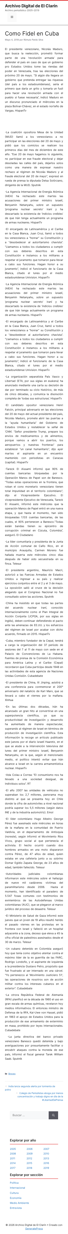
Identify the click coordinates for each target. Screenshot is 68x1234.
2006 (30, 1148)
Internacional (17, 1187)
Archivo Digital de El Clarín (31, 5)
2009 (30, 1153)
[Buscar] (53, 1115)
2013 (46, 1158)
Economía (15, 1197)
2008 (13, 1153)
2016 (46, 1163)
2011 (12, 1158)
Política (14, 1182)
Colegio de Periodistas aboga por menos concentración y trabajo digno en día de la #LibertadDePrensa (40, 1096)
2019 (46, 1167)
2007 (46, 1148)
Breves (12, 1073)
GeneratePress (34, 1228)
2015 (29, 1163)
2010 (46, 1153)
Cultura (14, 1192)
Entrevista (16, 1207)
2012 (29, 1158)
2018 (29, 1167)
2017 (13, 1167)
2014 (13, 1163)
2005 (13, 1148)
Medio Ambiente (19, 1202)
